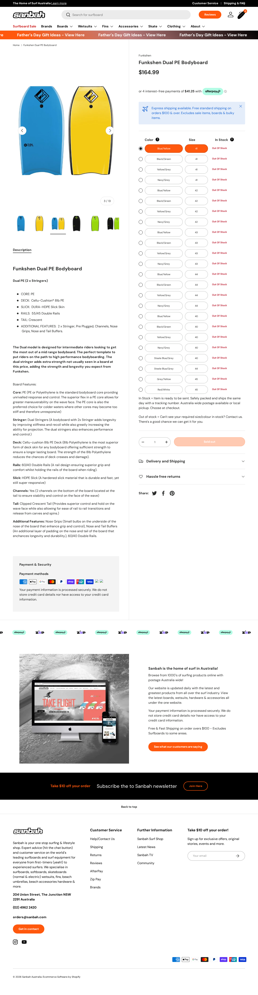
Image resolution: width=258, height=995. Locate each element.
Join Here (195, 786)
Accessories (128, 26)
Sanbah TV (145, 855)
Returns (96, 855)
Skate (152, 26)
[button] (241, 14)
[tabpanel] (66, 402)
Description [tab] (22, 250)
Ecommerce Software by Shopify (61, 976)
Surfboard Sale (24, 26)
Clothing (174, 26)
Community (145, 863)
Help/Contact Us (102, 839)
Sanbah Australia (32, 976)
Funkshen (145, 55)
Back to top (129, 807)
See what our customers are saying (178, 746)
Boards (62, 26)
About (195, 26)
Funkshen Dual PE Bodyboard (40, 45)
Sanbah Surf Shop (150, 839)
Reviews (210, 14)
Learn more (59, 3)
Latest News (146, 847)
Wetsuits (85, 26)
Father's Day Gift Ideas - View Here (44, 34)
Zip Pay (95, 879)
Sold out (209, 441)
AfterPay (96, 871)
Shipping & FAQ (234, 3)
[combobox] (126, 14)
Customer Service (205, 3)
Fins (105, 26)
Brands (46, 26)
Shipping (96, 847)
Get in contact (29, 929)
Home (16, 45)
